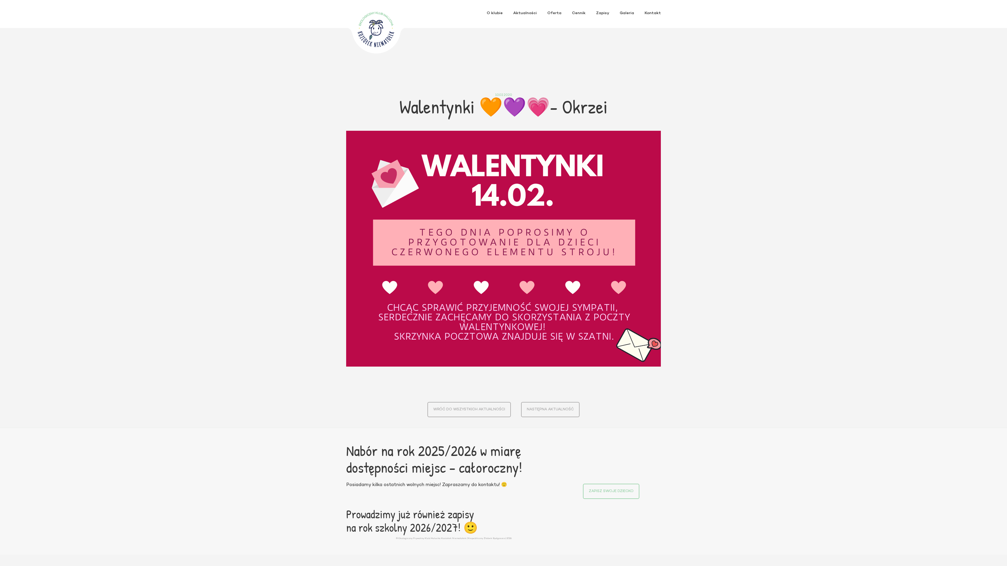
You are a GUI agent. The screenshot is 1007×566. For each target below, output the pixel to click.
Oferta (554, 13)
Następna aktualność (550, 409)
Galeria (627, 13)
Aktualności (525, 13)
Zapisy (602, 13)
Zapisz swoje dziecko (611, 491)
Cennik (579, 13)
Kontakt (653, 13)
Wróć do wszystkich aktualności (469, 409)
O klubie (495, 13)
